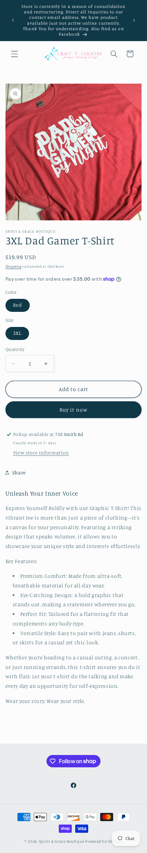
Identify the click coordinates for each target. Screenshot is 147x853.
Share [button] (19, 472)
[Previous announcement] (13, 20)
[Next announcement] (134, 20)
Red (17, 305)
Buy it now (73, 409)
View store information (41, 452)
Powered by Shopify (103, 841)
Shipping (13, 266)
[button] (14, 54)
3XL (17, 333)
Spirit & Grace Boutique (62, 841)
